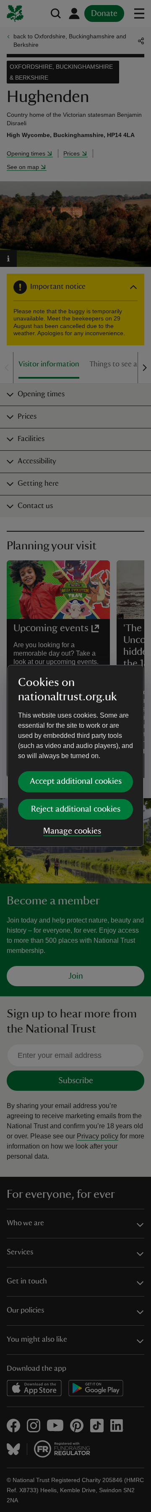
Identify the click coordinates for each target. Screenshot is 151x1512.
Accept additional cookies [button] (76, 781)
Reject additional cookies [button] (75, 809)
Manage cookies (72, 831)
